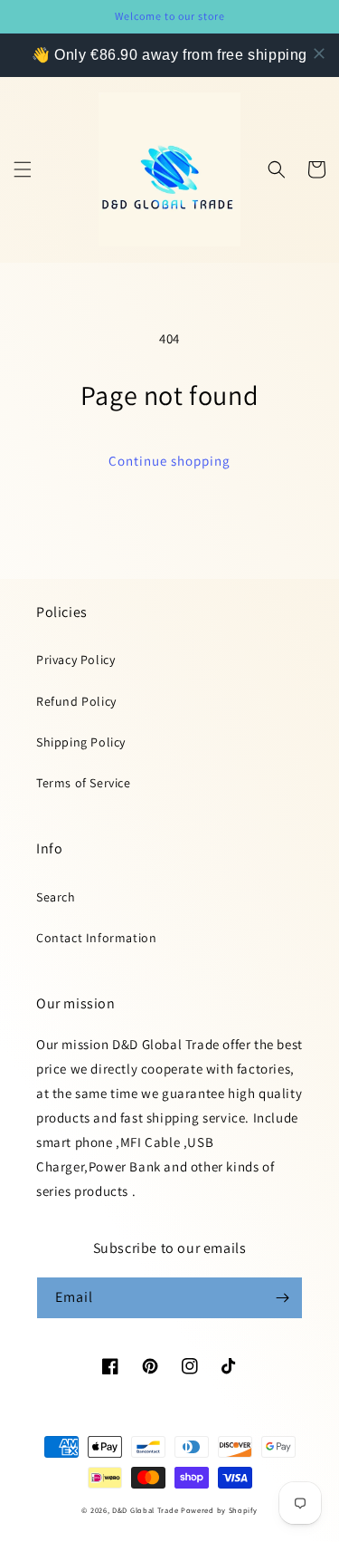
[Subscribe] (282, 1298)
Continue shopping (169, 460)
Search (56, 897)
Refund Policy (76, 701)
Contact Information (96, 938)
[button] (22, 169)
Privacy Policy (75, 659)
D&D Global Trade (146, 1510)
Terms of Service (83, 783)
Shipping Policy (81, 742)
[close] (319, 53)
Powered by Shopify (219, 1510)
